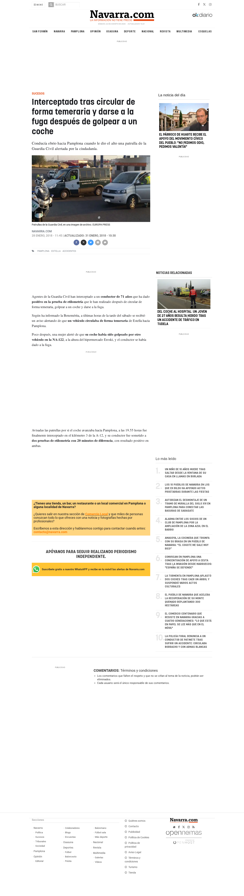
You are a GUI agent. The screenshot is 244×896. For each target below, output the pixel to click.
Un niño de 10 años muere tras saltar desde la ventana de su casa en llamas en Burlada (185, 473)
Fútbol (68, 852)
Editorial (39, 861)
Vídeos (98, 862)
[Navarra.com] (122, 15)
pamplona (43, 251)
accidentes (69, 251)
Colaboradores (72, 828)
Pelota (68, 861)
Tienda (132, 872)
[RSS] (193, 827)
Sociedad (40, 846)
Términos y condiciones (139, 670)
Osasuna (112, 31)
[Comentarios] (105, 242)
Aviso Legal (134, 852)
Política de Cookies (138, 837)
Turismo (132, 867)
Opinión (95, 31)
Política (39, 832)
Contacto (133, 826)
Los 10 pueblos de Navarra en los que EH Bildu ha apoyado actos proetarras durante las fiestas (187, 488)
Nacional (148, 31)
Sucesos (39, 837)
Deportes (68, 847)
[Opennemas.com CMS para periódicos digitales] (184, 836)
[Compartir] (76, 242)
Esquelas (205, 31)
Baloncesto (70, 856)
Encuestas (70, 837)
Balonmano (100, 828)
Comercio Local (96, 514)
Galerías (99, 857)
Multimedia (184, 31)
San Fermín (40, 31)
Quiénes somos (136, 820)
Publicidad (134, 831)
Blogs (68, 832)
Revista (165, 31)
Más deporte (101, 837)
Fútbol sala (100, 832)
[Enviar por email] (98, 242)
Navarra (59, 31)
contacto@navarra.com (50, 532)
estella (56, 251)
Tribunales (40, 841)
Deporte (130, 31)
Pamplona (77, 31)
